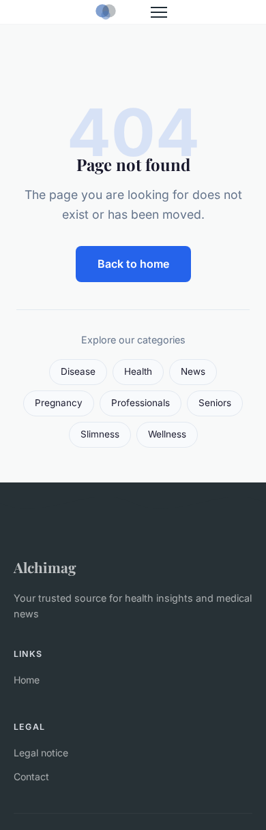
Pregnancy (59, 402)
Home (27, 680)
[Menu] (159, 12)
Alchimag (45, 567)
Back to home (133, 264)
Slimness (99, 434)
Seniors (214, 402)
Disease (78, 371)
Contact (31, 776)
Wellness (167, 434)
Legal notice (41, 752)
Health (138, 371)
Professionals (140, 402)
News (193, 371)
